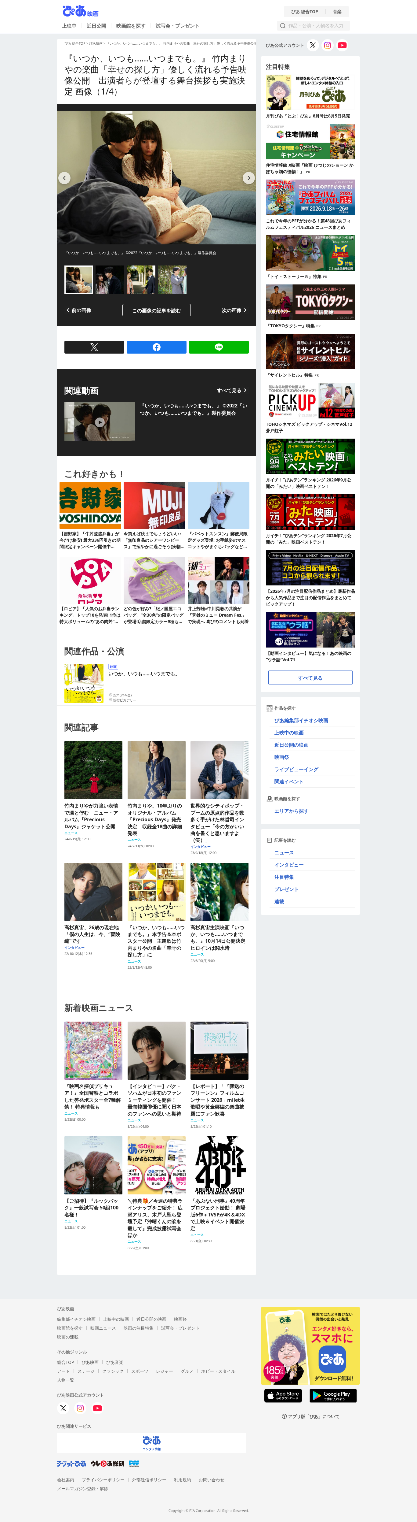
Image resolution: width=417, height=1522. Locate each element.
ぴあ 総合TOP (304, 11)
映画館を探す (131, 25)
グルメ (187, 1371)
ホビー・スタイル (218, 1371)
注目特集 (284, 877)
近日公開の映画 (291, 744)
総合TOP (65, 1362)
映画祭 (281, 757)
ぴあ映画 (96, 43)
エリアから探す (291, 810)
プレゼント (286, 889)
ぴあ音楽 (114, 1362)
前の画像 (81, 310)
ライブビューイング (296, 769)
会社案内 (65, 1480)
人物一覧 (65, 1380)
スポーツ (139, 1371)
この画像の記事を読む (156, 310)
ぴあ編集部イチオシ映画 (301, 720)
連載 (279, 901)
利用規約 (182, 1480)
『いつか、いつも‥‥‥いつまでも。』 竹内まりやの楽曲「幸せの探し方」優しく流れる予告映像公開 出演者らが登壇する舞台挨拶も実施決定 (213, 43)
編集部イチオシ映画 (76, 1319)
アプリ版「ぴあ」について (313, 1416)
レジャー (164, 1371)
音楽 (337, 11)
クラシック (113, 1371)
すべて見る (229, 390)
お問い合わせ (211, 1480)
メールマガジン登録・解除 (82, 1488)
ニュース (284, 852)
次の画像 (231, 310)
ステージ (86, 1371)
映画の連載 (67, 1337)
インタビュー (289, 864)
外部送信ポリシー (149, 1480)
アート (63, 1371)
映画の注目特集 (139, 1328)
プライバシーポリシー (103, 1480)
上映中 (69, 25)
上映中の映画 (289, 732)
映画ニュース (103, 1328)
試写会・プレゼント (178, 25)
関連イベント (289, 781)
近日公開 (96, 25)
